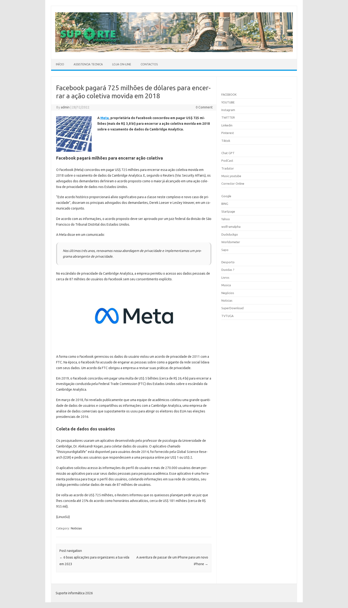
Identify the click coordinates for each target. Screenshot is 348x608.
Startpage (228, 211)
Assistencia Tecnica (88, 64)
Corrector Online (232, 183)
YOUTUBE (228, 102)
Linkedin (226, 125)
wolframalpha (231, 226)
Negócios (227, 293)
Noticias (76, 528)
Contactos (149, 64)
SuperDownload (232, 308)
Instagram (228, 110)
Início (60, 64)
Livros (225, 277)
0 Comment (204, 107)
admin (65, 107)
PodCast (227, 160)
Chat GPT (228, 153)
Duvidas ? (227, 269)
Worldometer (230, 242)
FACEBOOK (229, 94)
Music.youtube (231, 176)
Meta (104, 118)
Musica (226, 285)
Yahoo (225, 219)
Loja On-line (121, 64)
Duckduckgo (229, 234)
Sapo (224, 249)
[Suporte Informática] (174, 51)
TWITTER (228, 117)
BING (224, 203)
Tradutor (227, 168)
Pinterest (227, 132)
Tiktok (225, 140)
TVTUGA (227, 315)
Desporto (228, 262)
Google (226, 196)
